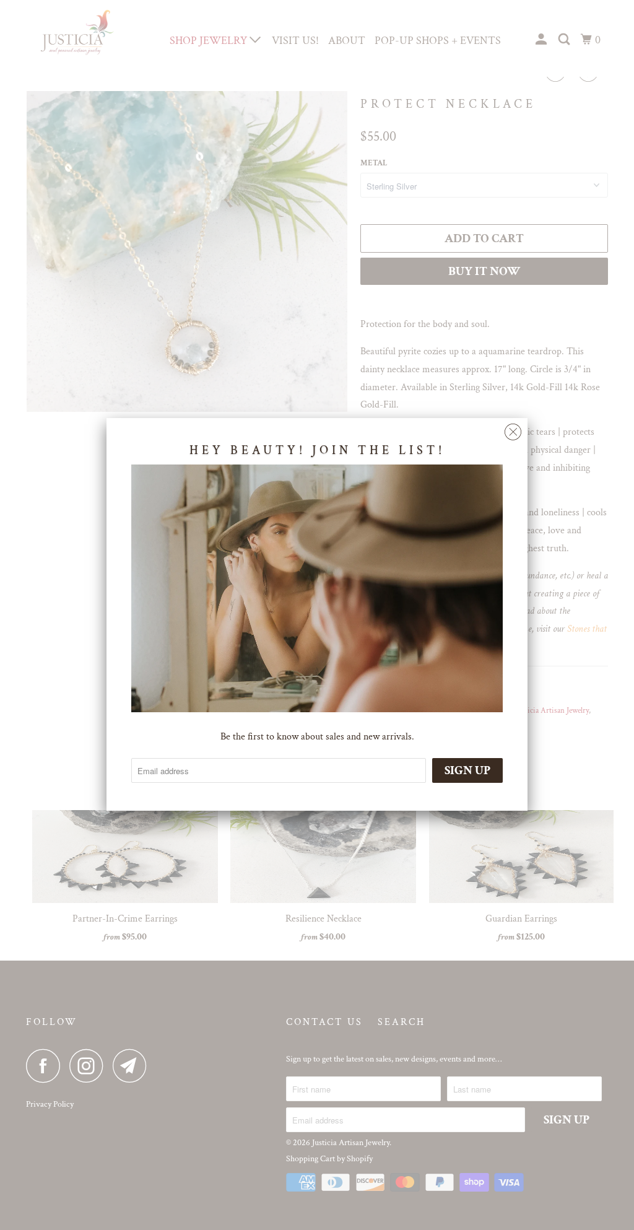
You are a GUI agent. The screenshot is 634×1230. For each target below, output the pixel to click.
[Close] (513, 429)
